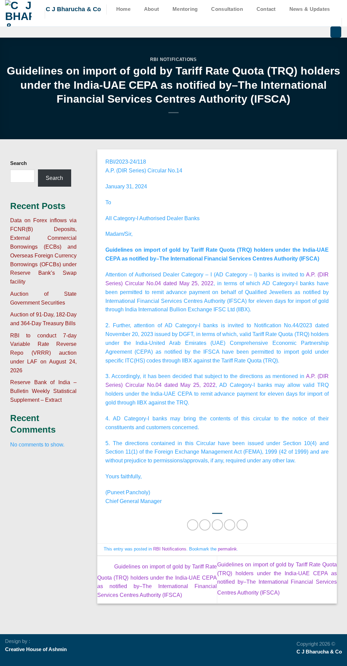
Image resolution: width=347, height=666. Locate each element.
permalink (227, 548)
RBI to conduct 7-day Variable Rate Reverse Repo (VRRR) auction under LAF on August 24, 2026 (43, 352)
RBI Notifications (173, 59)
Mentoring (185, 9)
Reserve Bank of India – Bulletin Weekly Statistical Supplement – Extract (43, 391)
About (151, 9)
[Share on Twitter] (204, 524)
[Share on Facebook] (192, 524)
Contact (266, 9)
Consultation (227, 9)
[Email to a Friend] (217, 524)
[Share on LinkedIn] (242, 524)
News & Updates (309, 9)
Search (18, 163)
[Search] (335, 32)
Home (123, 9)
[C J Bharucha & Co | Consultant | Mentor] (20, 13)
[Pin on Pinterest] (229, 524)
